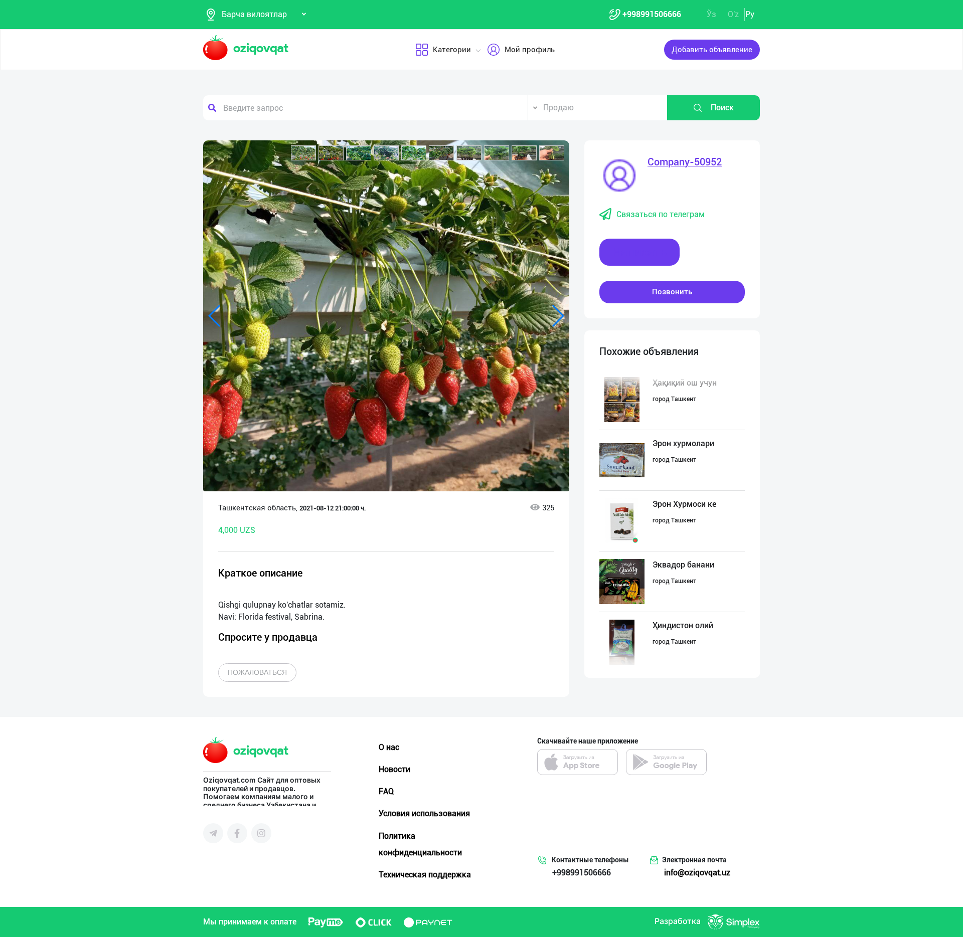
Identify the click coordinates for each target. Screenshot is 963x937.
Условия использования (424, 813)
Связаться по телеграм (660, 214)
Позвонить (672, 291)
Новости (394, 769)
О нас (389, 747)
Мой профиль (530, 49)
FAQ (386, 791)
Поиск (722, 107)
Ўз (711, 14)
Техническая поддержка (425, 874)
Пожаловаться (257, 672)
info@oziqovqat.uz (697, 872)
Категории (452, 49)
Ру (749, 14)
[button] (303, 152)
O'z (733, 14)
